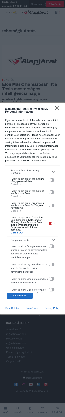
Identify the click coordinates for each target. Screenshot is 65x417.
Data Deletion (12, 308)
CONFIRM (19, 295)
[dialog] (32, 208)
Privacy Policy (52, 308)
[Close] (58, 109)
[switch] (51, 180)
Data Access (32, 308)
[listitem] (32, 171)
